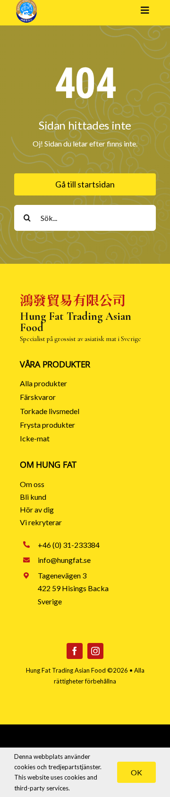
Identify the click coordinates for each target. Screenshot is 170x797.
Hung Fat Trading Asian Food (66, 670)
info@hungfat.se (64, 559)
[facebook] (75, 651)
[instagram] (95, 651)
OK (136, 772)
